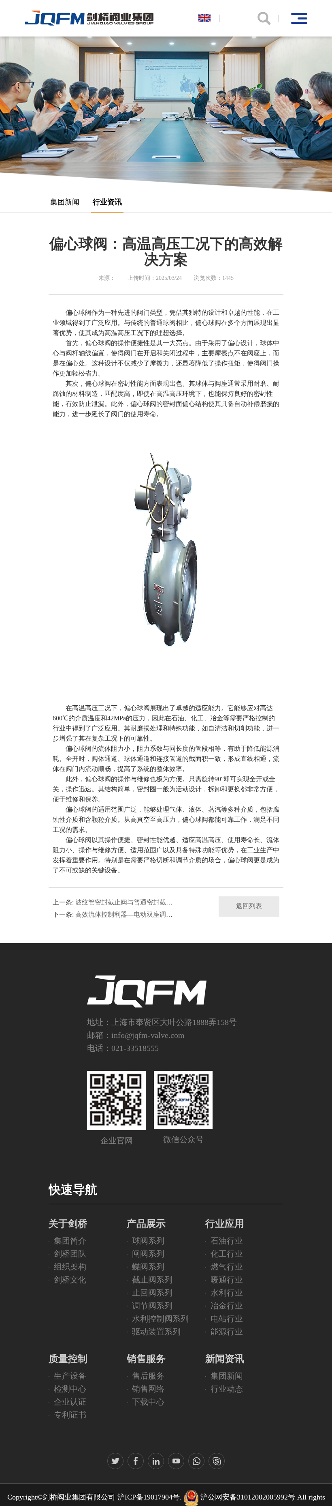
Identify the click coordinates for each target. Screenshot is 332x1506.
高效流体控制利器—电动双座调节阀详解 (133, 914)
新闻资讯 (224, 1358)
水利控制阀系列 (160, 1318)
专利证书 (70, 1414)
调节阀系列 (152, 1305)
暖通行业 (227, 1279)
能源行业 (227, 1331)
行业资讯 (107, 202)
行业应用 (224, 1223)
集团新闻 (64, 202)
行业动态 (227, 1388)
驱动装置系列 (156, 1331)
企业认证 (70, 1401)
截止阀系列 (152, 1279)
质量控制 (68, 1358)
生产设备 (70, 1375)
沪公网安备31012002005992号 (247, 1497)
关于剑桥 (68, 1223)
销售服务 (146, 1358)
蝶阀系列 (148, 1266)
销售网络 (148, 1388)
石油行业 (227, 1240)
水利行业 (227, 1292)
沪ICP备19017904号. (149, 1497)
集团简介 (70, 1240)
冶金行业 (227, 1305)
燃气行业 (227, 1266)
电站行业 (227, 1318)
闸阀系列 (148, 1253)
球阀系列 (148, 1240)
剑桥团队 (70, 1253)
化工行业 (227, 1253)
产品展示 (146, 1223)
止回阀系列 (152, 1292)
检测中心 (70, 1388)
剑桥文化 (70, 1279)
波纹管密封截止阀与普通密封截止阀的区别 (136, 902)
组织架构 (70, 1266)
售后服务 (148, 1375)
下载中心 (148, 1401)
